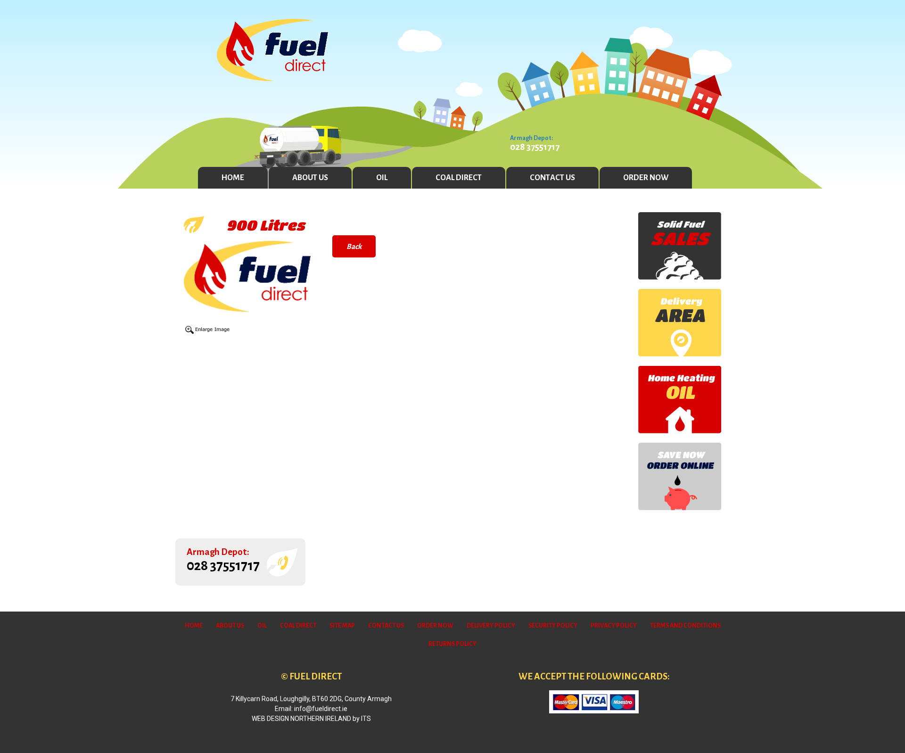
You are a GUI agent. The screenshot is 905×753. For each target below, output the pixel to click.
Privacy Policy (614, 625)
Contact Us (552, 178)
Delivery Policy (491, 625)
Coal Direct (459, 178)
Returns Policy (452, 644)
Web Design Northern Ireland (301, 718)
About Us (310, 178)
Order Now (645, 178)
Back (354, 246)
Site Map (342, 625)
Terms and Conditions (685, 625)
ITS (366, 718)
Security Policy (552, 625)
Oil (381, 178)
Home (233, 178)
